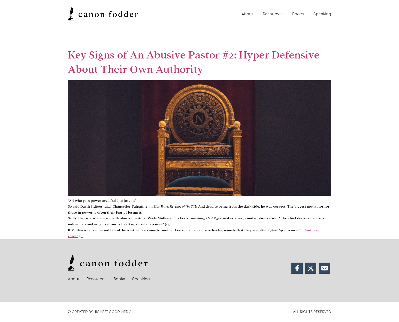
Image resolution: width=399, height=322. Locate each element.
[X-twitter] (311, 268)
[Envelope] (324, 268)
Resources (273, 14)
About (247, 14)
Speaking (322, 14)
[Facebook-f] (297, 268)
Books (298, 14)
